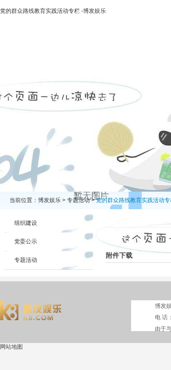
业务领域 (145, 59)
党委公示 (25, 241)
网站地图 (11, 346)
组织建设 (25, 223)
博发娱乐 (23, 59)
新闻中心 (105, 59)
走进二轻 (64, 59)
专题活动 (78, 200)
